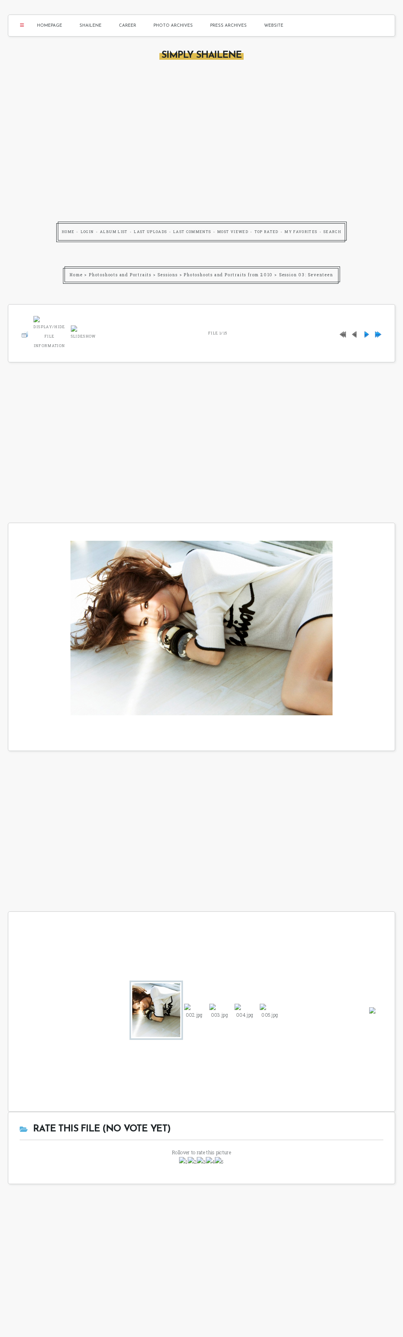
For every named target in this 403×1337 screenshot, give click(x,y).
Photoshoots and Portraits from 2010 (228, 274)
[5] (219, 1161)
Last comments (192, 232)
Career (127, 26)
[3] (201, 1161)
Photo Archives (173, 26)
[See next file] (366, 333)
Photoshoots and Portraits (120, 274)
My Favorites (301, 232)
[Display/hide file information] (49, 332)
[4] (210, 1161)
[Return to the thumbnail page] (25, 333)
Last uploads (150, 232)
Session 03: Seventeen (306, 274)
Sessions (167, 274)
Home (68, 232)
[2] (192, 1161)
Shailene (90, 26)
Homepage (49, 26)
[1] (183, 1161)
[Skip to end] (378, 333)
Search (332, 232)
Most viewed (232, 232)
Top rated (267, 232)
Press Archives (228, 26)
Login (87, 232)
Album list (114, 232)
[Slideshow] (83, 332)
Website (273, 26)
